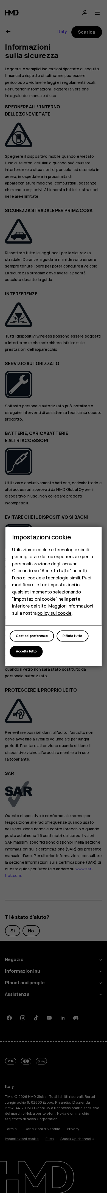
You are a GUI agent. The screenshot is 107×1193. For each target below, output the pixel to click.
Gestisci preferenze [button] (32, 636)
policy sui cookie (54, 613)
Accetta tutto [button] (26, 651)
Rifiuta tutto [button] (72, 636)
